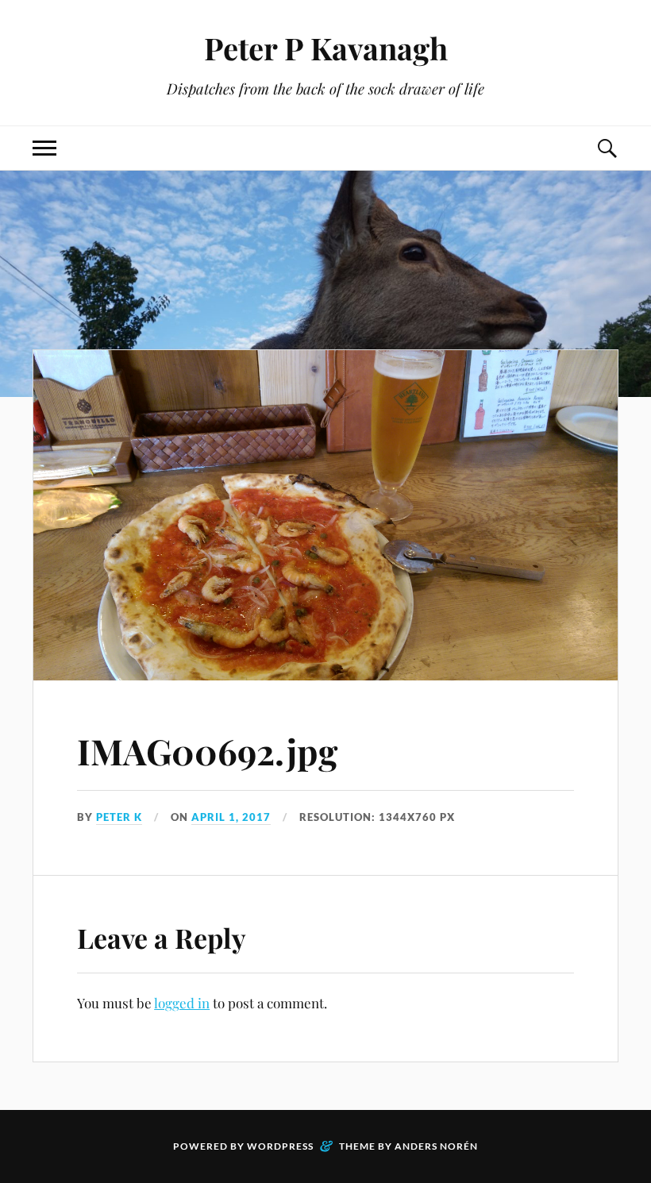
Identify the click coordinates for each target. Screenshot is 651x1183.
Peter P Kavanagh (326, 48)
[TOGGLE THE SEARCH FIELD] (606, 148)
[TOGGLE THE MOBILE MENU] (44, 148)
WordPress (280, 1146)
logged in (182, 1003)
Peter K (119, 817)
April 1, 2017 (231, 817)
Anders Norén (436, 1146)
